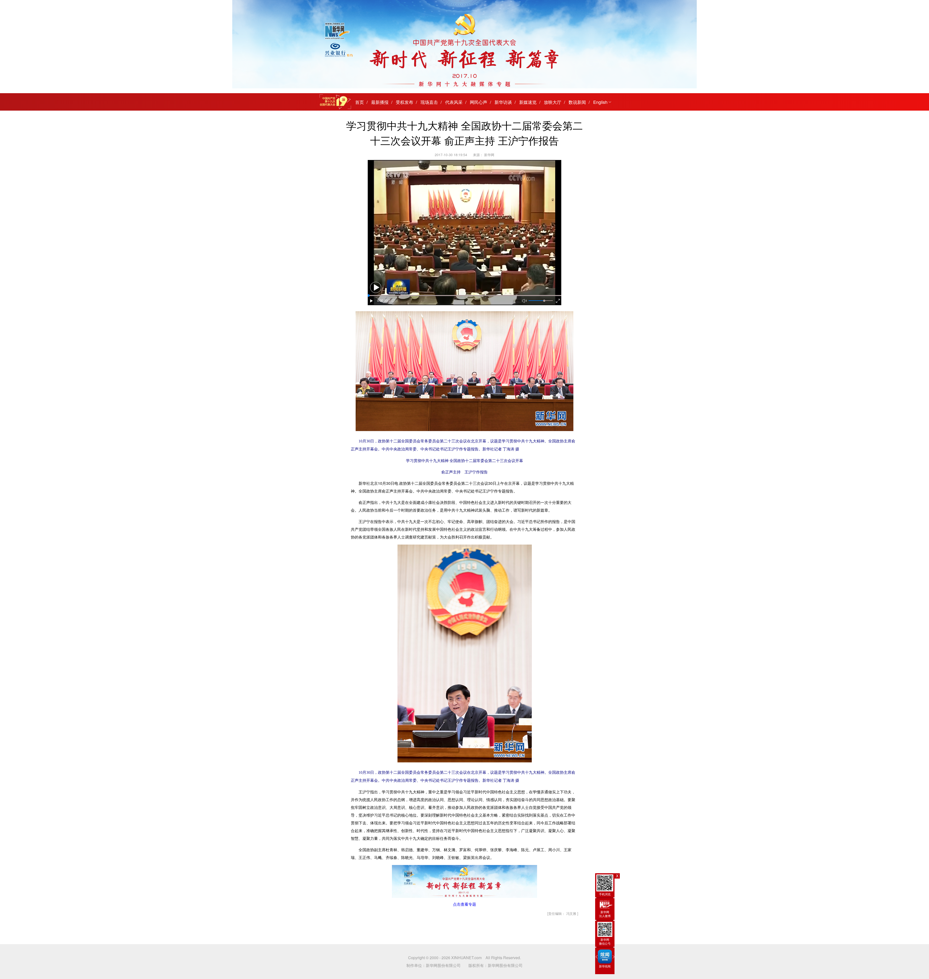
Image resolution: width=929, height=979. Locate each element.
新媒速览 (528, 102)
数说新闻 (577, 102)
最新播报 (380, 102)
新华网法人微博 (605, 914)
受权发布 (404, 102)
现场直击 (429, 102)
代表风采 (454, 102)
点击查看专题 (464, 904)
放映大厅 (552, 102)
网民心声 (478, 102)
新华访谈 (503, 102)
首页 (359, 102)
